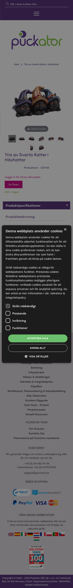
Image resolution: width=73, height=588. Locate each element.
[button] (36, 356)
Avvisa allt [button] (37, 348)
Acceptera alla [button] (37, 338)
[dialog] (36, 294)
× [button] (65, 229)
